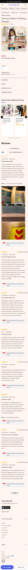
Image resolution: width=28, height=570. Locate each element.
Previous (2, 117)
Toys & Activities (5, 12)
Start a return (5, 530)
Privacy (3, 551)
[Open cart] (25, 5)
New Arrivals (5, 8)
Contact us (4, 535)
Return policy (5, 532)
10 (18, 138)
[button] (7, 567)
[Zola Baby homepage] (14, 5)
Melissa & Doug (5, 15)
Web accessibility (5, 557)
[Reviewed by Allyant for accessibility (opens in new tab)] (3, 561)
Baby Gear (24, 8)
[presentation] (13, 195)
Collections (12, 8)
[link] (4, 24)
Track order (4, 527)
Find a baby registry (6, 525)
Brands (18, 8)
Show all (3, 102)
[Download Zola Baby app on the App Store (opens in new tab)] (6, 507)
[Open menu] (2, 5)
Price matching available (8, 58)
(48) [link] (12, 24)
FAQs (3, 537)
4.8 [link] (10, 24)
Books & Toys (14, 12)
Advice (3, 523)
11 (19, 138)
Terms (2, 554)
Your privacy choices (6, 556)
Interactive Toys (23, 12)
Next (26, 117)
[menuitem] (18, 152)
